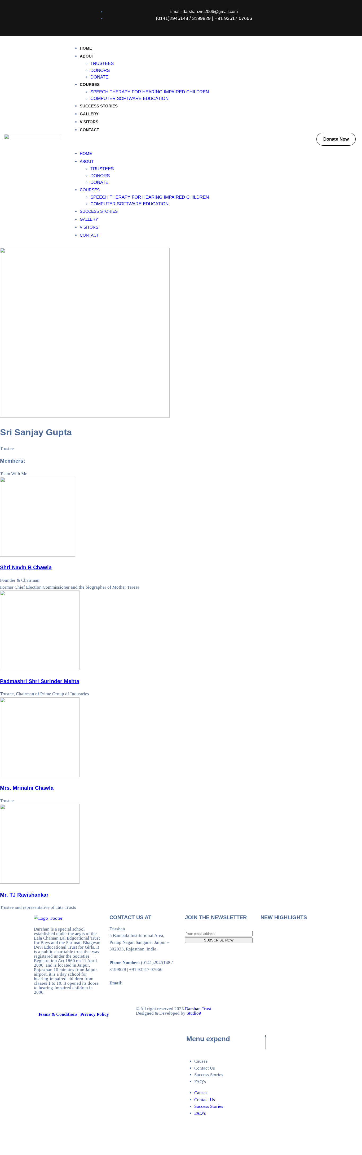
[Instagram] (350, 17)
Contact (89, 130)
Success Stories (99, 106)
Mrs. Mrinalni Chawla (27, 788)
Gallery (89, 114)
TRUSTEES (102, 63)
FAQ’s (200, 1081)
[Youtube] (330, 17)
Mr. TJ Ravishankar (24, 895)
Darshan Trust (198, 1008)
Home (86, 48)
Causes (201, 1061)
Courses (90, 84)
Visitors (89, 122)
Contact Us (204, 1068)
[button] (188, 141)
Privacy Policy (94, 1014)
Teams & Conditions (57, 1014)
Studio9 (193, 1013)
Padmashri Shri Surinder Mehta (39, 681)
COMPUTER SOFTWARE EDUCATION (129, 98)
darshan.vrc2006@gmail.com (151, 982)
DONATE (99, 77)
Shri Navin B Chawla (26, 567)
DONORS (100, 70)
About (87, 56)
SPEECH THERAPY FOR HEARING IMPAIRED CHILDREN (149, 91)
